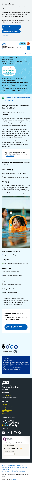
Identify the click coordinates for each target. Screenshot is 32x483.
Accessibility (11, 465)
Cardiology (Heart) (7, 78)
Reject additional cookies (10, 31)
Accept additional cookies (10, 27)
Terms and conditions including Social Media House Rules (14, 468)
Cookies (24, 465)
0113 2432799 (6, 395)
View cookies (5, 36)
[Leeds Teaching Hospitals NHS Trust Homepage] (8, 46)
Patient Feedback (7, 410)
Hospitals (4, 404)
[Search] (28, 48)
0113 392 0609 (10, 156)
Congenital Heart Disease (9, 80)
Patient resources (6, 408)
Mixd (14, 479)
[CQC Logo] (8, 440)
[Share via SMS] (16, 347)
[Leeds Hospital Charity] (13, 423)
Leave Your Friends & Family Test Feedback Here (14, 327)
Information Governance (18, 471)
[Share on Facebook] (7, 347)
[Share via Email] (11, 347)
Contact (4, 413)
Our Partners (5, 411)
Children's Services (18, 78)
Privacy (19, 465)
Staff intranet (5, 471)
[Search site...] (21, 48)
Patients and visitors (7, 406)
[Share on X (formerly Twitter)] (3, 347)
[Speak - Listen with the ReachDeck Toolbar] (28, 43)
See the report (8, 454)
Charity (23, 43)
